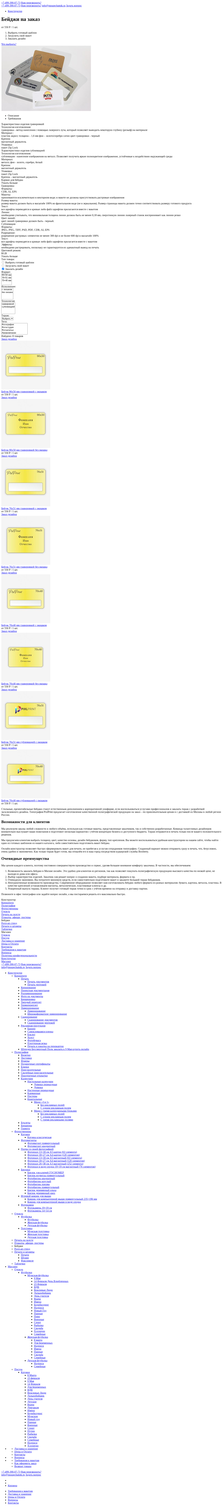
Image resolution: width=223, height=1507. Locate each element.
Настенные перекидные (40, 1090)
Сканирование (29, 1016)
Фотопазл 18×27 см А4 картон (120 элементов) (53, 1155)
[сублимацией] (8, 306)
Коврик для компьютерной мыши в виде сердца (54, 1202)
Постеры (32, 1096)
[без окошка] (7, 292)
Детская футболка (37, 1225)
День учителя (41, 1296)
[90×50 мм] (6, 275)
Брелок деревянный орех (41, 1193)
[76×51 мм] (6, 277)
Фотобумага (34, 1040)
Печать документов (38, 981)
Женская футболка (37, 1222)
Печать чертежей (36, 984)
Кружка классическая (39, 1137)
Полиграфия (8, 905)
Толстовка (26, 1228)
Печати (25, 1254)
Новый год (33, 1419)
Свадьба (38, 1328)
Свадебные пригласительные (37, 1072)
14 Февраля (33, 1384)
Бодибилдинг (41, 1304)
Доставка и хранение (13, 940)
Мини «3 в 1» (41, 1102)
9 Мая (37, 1278)
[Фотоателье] (14, 330)
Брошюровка (28, 999)
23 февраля (33, 1378)
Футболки (26, 1272)
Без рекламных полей (52, 1105)
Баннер (31, 1028)
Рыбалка (38, 1325)
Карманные (33, 1093)
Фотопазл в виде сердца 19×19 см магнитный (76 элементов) (61, 1166)
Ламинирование (30, 1008)
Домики (38, 1087)
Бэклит (31, 1034)
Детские (32, 1401)
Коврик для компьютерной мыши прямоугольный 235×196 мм (62, 1199)
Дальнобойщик (42, 1293)
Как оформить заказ (25, 1463)
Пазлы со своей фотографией (37, 1149)
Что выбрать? (8, 44)
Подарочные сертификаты (35, 1063)
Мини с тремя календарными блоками (55, 1110)
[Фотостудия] (14, 327)
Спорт (37, 1322)
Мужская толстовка (38, 1231)
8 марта (38, 1340)
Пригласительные (31, 1069)
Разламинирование (31, 993)
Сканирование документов (42, 1019)
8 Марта (31, 1375)
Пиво (37, 1316)
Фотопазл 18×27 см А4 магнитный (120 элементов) (56, 1160)
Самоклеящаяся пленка (40, 1031)
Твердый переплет (31, 1002)
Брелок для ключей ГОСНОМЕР (45, 1172)
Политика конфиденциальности (19, 955)
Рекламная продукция (33, 1025)
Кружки (25, 1134)
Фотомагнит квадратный (41, 1146)
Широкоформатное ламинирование (47, 1014)
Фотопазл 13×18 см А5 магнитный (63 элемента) (54, 1157)
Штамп (25, 1257)
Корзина (12, 1485)
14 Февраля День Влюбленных (51, 1281)
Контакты (6, 946)
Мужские (32, 1416)
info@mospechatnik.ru (53, 5)
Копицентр (7, 902)
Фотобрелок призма (38, 1184)
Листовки (26, 1058)
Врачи (37, 1298)
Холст (30, 1037)
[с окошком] (7, 289)
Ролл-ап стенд (9, 923)
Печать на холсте (10, 914)
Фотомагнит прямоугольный (43, 1143)
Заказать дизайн (14, 269)
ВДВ (36, 1287)
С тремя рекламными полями (56, 1119)
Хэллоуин (39, 1331)
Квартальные (34, 1099)
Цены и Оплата (10, 943)
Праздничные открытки (34, 1075)
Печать (25, 978)
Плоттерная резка (37, 1043)
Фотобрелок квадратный (41, 1178)
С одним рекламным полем (55, 1108)
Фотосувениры (9, 908)
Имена (37, 1301)
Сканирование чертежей (41, 1022)
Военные (39, 1319)
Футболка (26, 1216)
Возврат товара (22, 1466)
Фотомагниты (29, 1140)
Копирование (28, 987)
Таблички (6, 929)
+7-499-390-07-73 (10, 2)
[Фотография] (14, 324)
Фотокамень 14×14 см (39, 1210)
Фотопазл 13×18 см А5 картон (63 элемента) (52, 1152)
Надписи (39, 1307)
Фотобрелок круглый (39, 1181)
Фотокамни (27, 1204)
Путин (31, 1431)
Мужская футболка (38, 1275)
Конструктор (15, 11)
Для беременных (43, 1343)
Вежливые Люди (43, 1290)
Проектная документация (35, 990)
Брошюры (26, 1125)
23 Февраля (40, 1284)
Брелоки (25, 1169)
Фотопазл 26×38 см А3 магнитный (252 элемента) (55, 1163)
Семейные (40, 1334)
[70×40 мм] (6, 280)
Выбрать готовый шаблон (19, 262)
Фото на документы (32, 996)
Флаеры (25, 1061)
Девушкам (33, 1407)
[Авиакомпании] (14, 333)
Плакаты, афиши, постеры (16, 917)
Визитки (26, 1055)
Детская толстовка (37, 1237)
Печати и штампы (11, 926)
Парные (38, 1313)
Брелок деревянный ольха (41, 1190)
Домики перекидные (45, 1084)
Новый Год (40, 1310)
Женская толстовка (38, 1234)
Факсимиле (27, 1260)
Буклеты (25, 1122)
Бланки (25, 1066)
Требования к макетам (13, 949)
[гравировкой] (8, 304)
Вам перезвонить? (31, 2)
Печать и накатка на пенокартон (45, 1046)
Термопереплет (29, 1005)
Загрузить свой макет (17, 265)
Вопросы (6, 952)
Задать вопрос (74, 5)
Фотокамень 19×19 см (39, 1207)
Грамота (25, 1128)
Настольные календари (40, 1081)
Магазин (6, 961)
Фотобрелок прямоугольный (43, 1187)
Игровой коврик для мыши (36, 1196)
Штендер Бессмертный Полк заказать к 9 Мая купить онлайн (55, 1049)
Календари (27, 1078)
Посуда (5, 938)
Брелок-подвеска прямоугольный (45, 1175)
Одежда (5, 911)
